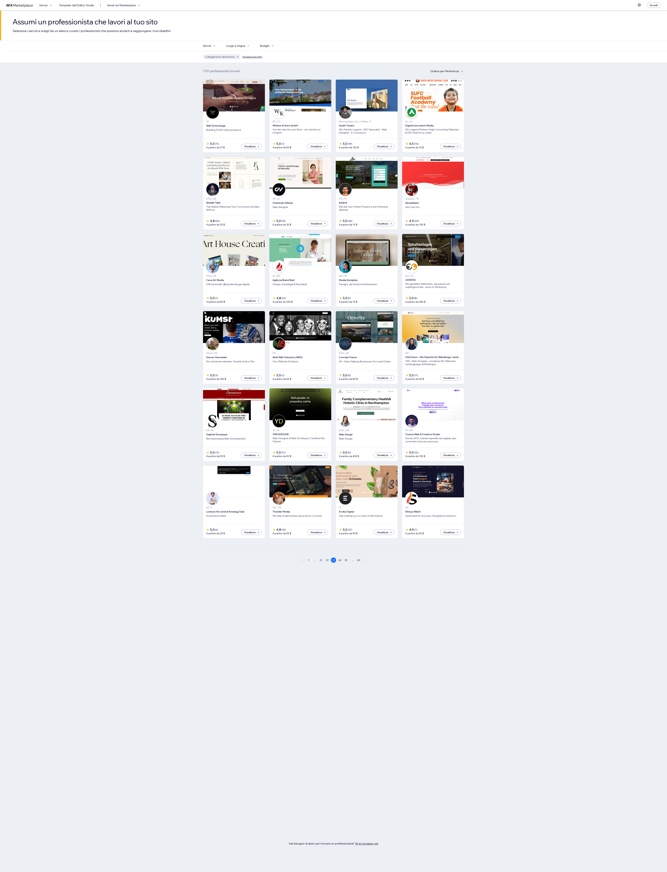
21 (321, 560)
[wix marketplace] (19, 5)
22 (327, 560)
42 (358, 560)
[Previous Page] (302, 560)
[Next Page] (364, 560)
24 (339, 560)
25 (346, 560)
